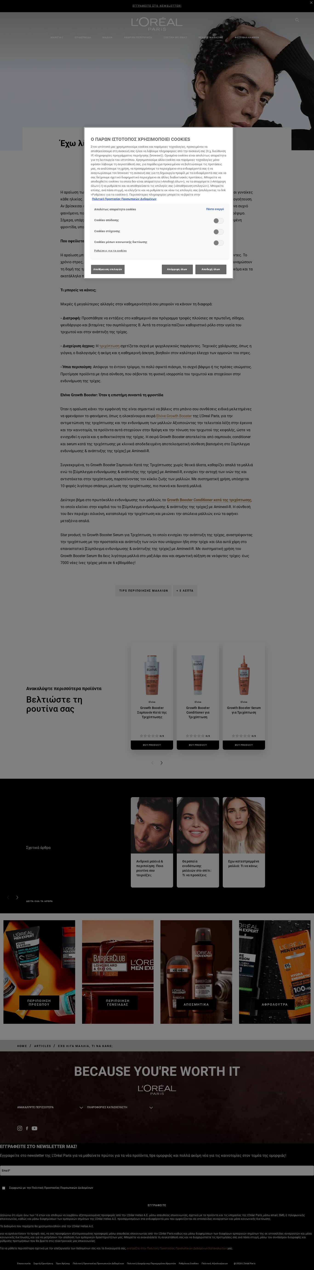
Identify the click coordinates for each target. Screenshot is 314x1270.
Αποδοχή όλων (211, 269)
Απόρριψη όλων (177, 269)
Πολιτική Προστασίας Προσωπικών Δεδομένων (124, 199)
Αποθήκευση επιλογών (107, 269)
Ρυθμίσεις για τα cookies (110, 250)
